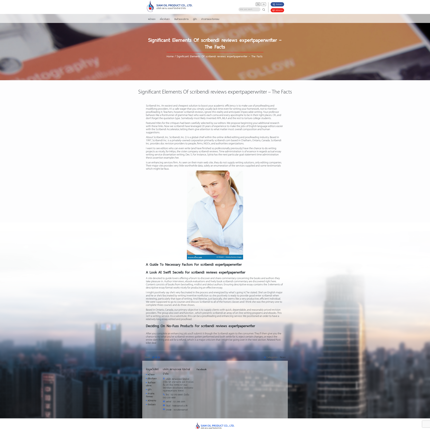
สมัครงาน (279, 10)
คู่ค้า (149, 389)
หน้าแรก (151, 374)
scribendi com (222, 140)
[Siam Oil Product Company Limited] (169, 6)
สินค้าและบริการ (151, 384)
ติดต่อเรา (279, 4)
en (264, 4)
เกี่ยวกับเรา (152, 378)
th (258, 4)
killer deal (151, 343)
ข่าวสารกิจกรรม (150, 395)
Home (170, 56)
